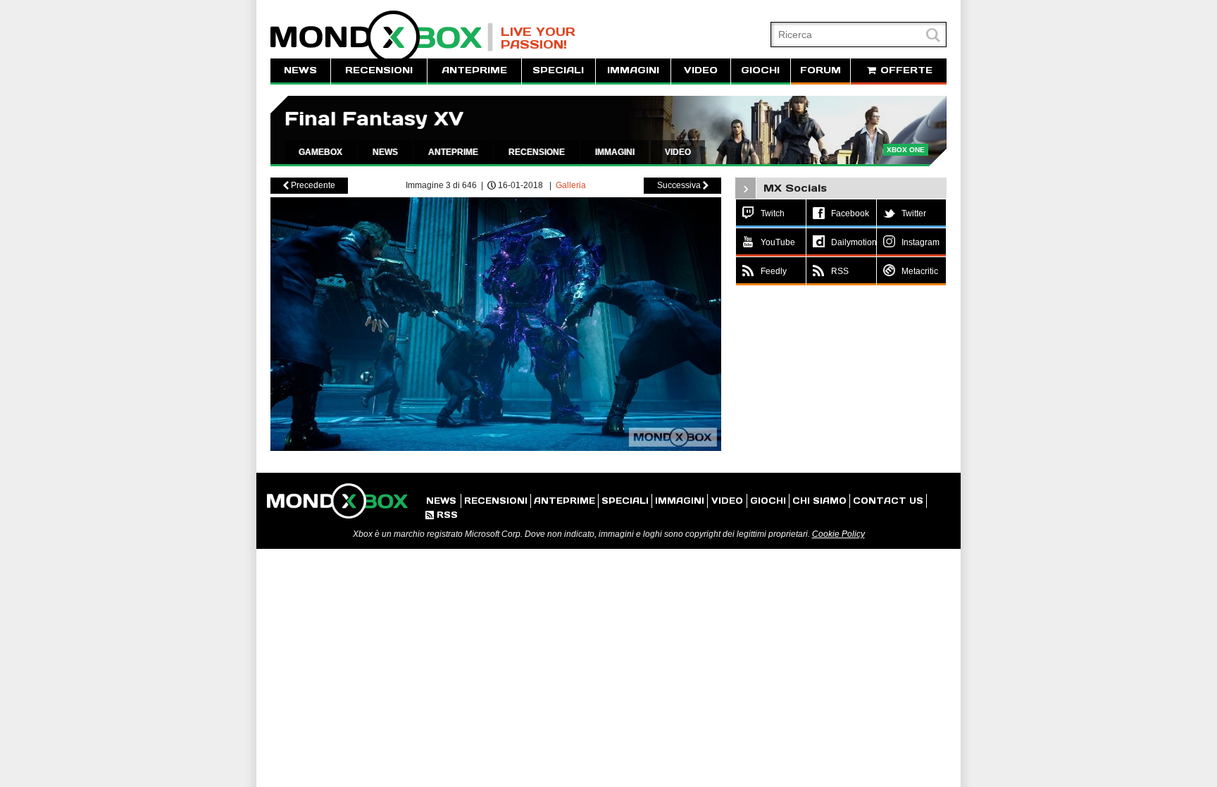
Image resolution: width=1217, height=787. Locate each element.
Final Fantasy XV (374, 118)
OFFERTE (904, 70)
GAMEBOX (320, 152)
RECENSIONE (536, 152)
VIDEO (701, 70)
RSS (441, 514)
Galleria (571, 185)
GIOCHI (760, 70)
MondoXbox (381, 37)
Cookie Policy (838, 534)
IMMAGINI (633, 70)
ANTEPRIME (474, 70)
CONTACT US (888, 500)
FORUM (820, 70)
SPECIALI (558, 70)
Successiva (683, 185)
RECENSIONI (379, 70)
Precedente (309, 185)
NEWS (300, 70)
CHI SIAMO (819, 500)
